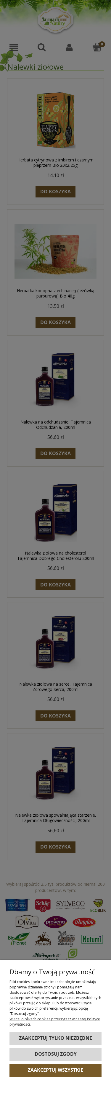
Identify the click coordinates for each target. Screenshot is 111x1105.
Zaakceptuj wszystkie (55, 1070)
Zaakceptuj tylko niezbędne (55, 1038)
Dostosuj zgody (56, 1054)
